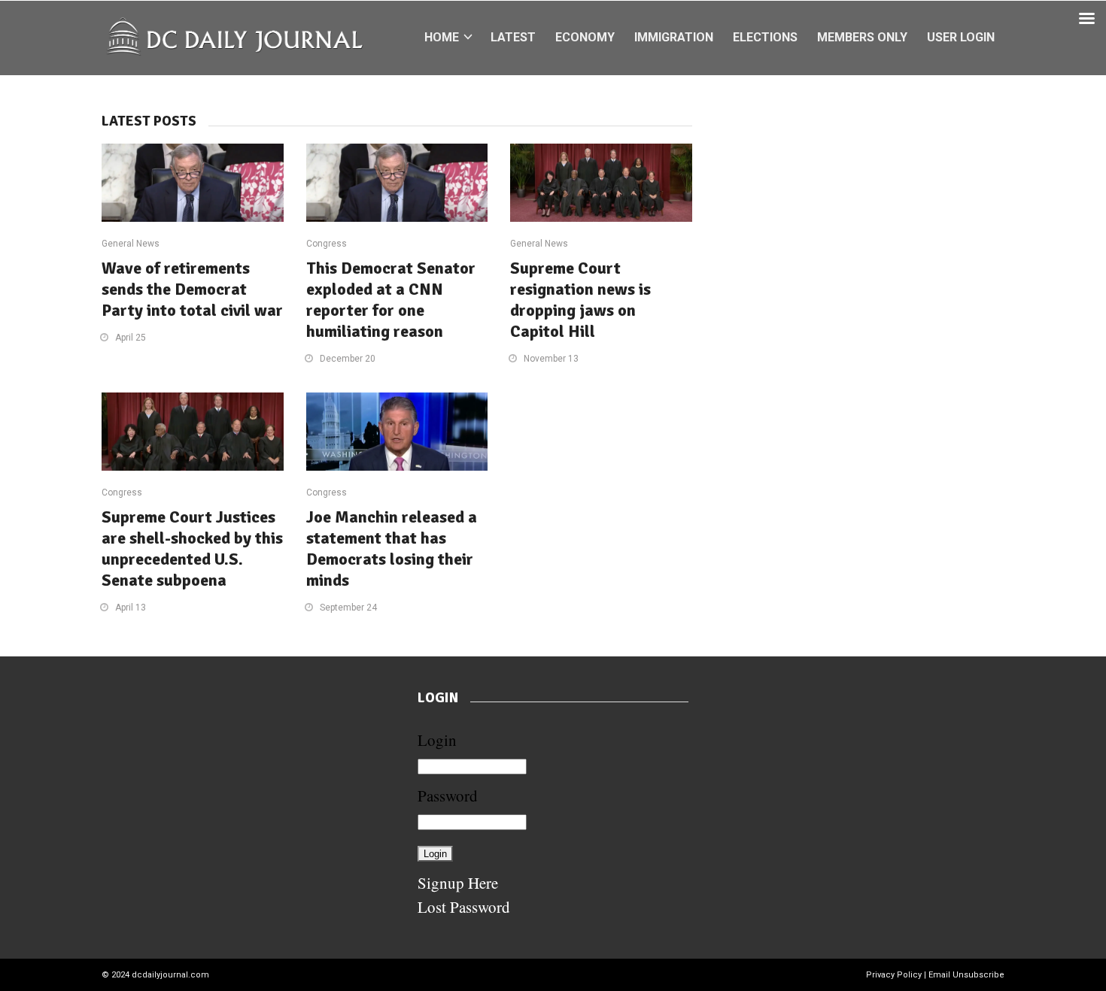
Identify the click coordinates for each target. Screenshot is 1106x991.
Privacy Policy (894, 975)
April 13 (130, 607)
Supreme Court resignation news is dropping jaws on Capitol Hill (580, 299)
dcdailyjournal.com (170, 975)
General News (131, 243)
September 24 (348, 607)
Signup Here (458, 882)
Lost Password (464, 906)
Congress (326, 243)
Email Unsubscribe (966, 975)
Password (448, 795)
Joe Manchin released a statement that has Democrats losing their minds (391, 548)
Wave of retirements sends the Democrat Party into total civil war (192, 289)
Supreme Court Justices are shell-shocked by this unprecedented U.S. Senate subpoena (192, 548)
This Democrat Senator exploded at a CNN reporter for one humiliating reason (391, 299)
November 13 (551, 358)
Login (437, 739)
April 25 (130, 337)
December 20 (347, 358)
